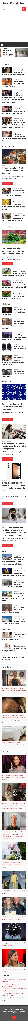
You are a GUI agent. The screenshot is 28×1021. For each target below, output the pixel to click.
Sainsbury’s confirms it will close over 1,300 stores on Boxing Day (12, 170)
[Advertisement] (14, 26)
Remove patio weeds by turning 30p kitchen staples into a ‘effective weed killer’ (13, 251)
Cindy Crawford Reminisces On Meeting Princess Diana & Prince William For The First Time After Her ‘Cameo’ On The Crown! (13, 97)
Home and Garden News (10, 227)
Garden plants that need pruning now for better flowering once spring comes (14, 273)
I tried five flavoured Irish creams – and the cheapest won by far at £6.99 (14, 218)
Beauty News (6, 629)
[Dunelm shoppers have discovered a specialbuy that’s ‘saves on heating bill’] (14, 740)
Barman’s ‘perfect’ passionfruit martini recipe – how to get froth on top (13, 193)
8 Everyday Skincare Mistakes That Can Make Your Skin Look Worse (14, 637)
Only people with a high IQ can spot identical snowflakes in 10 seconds (14, 406)
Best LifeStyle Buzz (14, 3)
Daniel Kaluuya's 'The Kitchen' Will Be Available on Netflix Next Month (14, 337)
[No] (26, 1013)
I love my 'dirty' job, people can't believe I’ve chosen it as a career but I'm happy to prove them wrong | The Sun (14, 690)
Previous (22, 59)
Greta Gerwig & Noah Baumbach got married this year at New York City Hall (14, 72)
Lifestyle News (6, 382)
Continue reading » (7, 183)
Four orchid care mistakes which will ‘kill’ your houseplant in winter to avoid (14, 285)
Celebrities (5, 64)
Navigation (7, 45)
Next (25, 59)
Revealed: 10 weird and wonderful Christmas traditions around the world (13, 573)
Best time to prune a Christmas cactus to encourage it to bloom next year (14, 296)
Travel (4, 551)
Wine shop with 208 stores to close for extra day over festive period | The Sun (14, 446)
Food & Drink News (8, 146)
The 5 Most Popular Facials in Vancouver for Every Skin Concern (14, 648)
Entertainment (6, 304)
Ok (14, 1017)
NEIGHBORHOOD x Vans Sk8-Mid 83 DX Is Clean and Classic (14, 348)
